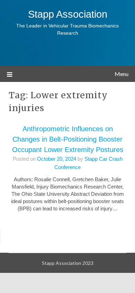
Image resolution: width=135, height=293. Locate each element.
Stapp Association (67, 14)
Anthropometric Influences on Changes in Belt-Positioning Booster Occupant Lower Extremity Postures (67, 139)
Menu (121, 73)
